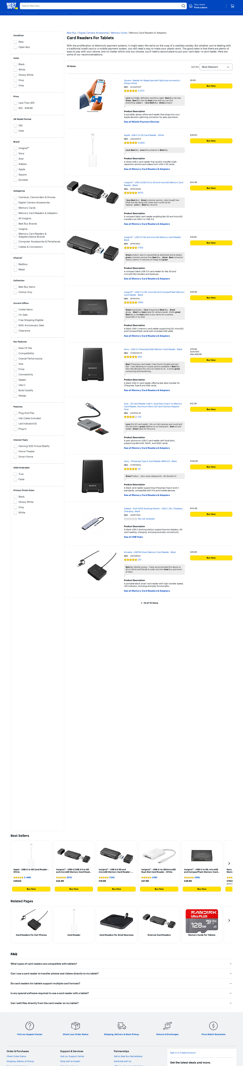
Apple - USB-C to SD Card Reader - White (144, 135)
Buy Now (211, 85)
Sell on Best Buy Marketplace (128, 1056)
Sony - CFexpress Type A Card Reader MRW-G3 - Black (150, 461)
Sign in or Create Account (183, 1052)
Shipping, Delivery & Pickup (20, 1061)
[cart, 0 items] (232, 6)
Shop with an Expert (70, 1061)
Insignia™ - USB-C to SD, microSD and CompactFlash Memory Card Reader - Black (154, 293)
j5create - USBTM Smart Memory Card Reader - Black (150, 552)
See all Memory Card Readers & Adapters (147, 169)
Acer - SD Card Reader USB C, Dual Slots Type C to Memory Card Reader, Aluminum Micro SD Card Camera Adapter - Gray (153, 406)
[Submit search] (183, 6)
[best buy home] (12, 6)
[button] (198, 6)
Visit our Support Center (72, 1056)
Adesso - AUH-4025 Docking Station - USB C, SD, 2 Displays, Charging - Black (153, 510)
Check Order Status (16, 1056)
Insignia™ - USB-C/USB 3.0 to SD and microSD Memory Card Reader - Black (153, 184)
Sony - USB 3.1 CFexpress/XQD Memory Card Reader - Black (153, 349)
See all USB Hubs (133, 537)
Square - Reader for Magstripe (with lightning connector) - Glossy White (152, 81)
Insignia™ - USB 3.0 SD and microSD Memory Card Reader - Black (153, 238)
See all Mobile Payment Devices (141, 121)
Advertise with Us (122, 1061)
